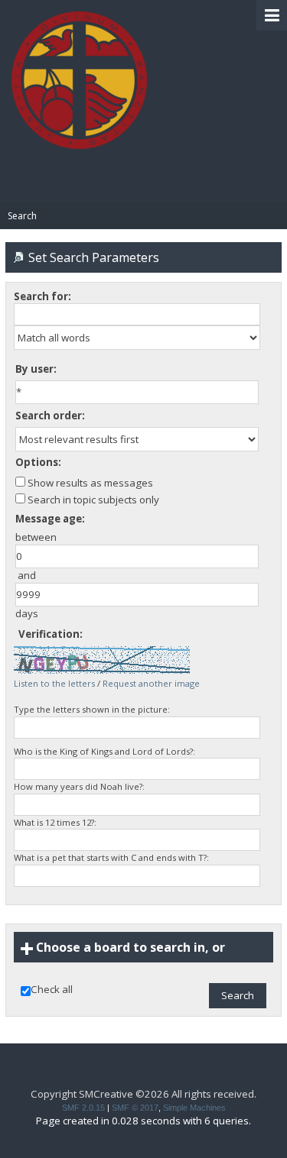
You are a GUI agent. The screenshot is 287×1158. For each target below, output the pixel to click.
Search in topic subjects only (92, 499)
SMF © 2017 (135, 1107)
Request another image (151, 683)
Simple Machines (194, 1107)
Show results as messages (89, 483)
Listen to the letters (54, 683)
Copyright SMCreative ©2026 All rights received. (143, 1094)
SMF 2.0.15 (83, 1107)
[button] (271, 15)
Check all (52, 989)
